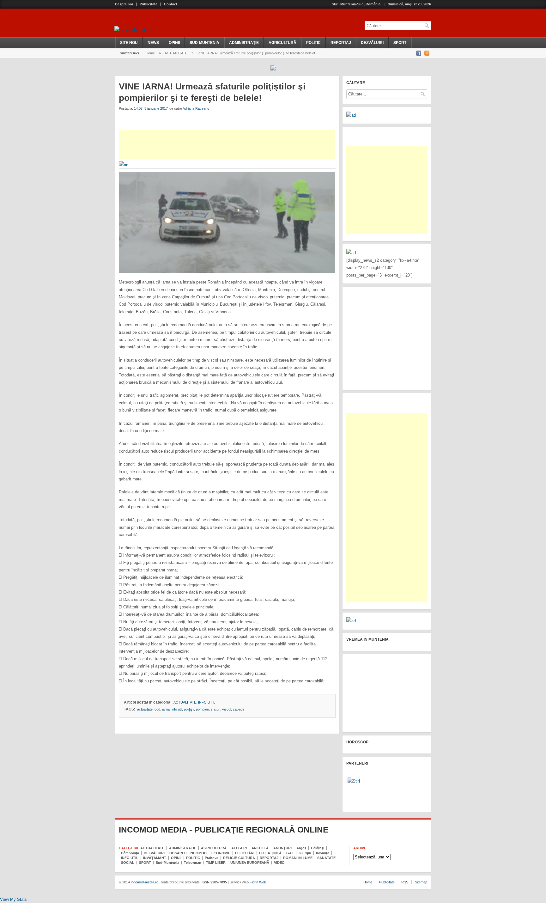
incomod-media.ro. (144, 882)
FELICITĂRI (244, 853)
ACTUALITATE (176, 53)
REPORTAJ (341, 42)
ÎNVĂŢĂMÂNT (154, 858)
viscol (226, 709)
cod (157, 709)
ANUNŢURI (282, 848)
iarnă (166, 709)
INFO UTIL (206, 702)
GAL (290, 853)
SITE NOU (129, 42)
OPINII (174, 42)
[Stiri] (354, 781)
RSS (404, 882)
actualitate (145, 709)
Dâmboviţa (130, 853)
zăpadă (238, 709)
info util (177, 709)
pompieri (202, 709)
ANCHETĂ (260, 848)
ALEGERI (239, 848)
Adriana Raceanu (196, 108)
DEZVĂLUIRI (372, 42)
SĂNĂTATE (326, 858)
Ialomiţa (322, 853)
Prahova (211, 858)
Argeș (301, 848)
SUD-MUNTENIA (204, 42)
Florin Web (258, 882)
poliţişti (189, 709)
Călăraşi (317, 848)
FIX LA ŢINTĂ (270, 853)
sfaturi (215, 709)
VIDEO (279, 862)
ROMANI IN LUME (297, 858)
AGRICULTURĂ (282, 42)
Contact (170, 4)
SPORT (399, 42)
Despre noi (124, 4)
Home (150, 53)
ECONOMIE (220, 853)
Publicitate (148, 4)
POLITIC (313, 42)
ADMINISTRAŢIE (244, 42)
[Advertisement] (227, 144)
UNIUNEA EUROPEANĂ (249, 862)
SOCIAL (127, 862)
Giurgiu (305, 853)
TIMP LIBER (216, 862)
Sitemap (421, 882)
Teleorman (192, 862)
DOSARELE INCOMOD (188, 853)
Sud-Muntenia (167, 862)
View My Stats (13, 899)
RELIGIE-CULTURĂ (239, 858)
